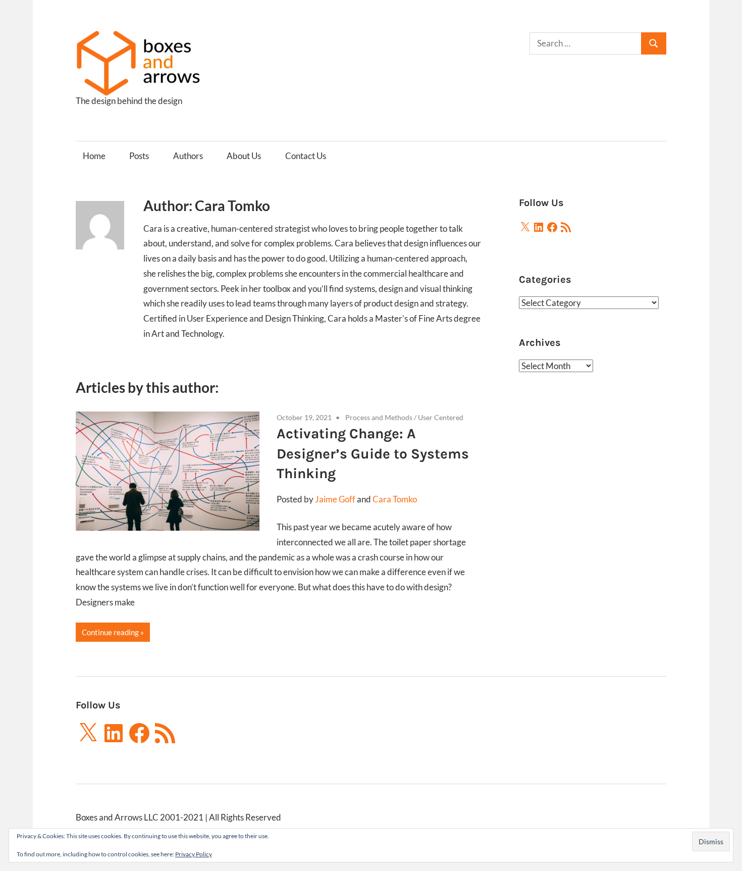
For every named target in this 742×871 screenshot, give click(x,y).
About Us (244, 155)
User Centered (440, 417)
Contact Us (305, 155)
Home (94, 155)
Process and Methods (378, 417)
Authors (188, 155)
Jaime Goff (335, 499)
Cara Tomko (395, 499)
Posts (139, 155)
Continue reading (110, 632)
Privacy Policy (193, 854)
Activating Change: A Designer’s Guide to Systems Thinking (373, 453)
